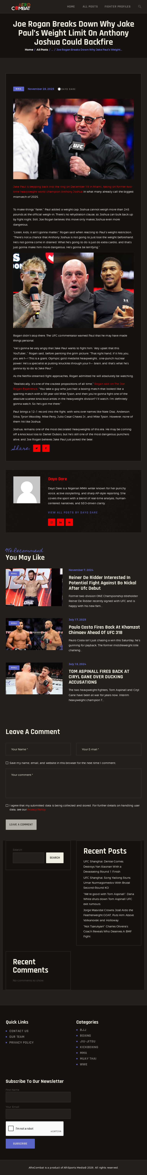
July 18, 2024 (77, 664)
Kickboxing (89, 1047)
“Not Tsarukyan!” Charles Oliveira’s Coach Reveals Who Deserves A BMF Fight (107, 931)
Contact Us (19, 1031)
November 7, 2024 (81, 570)
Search (17, 849)
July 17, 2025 (77, 619)
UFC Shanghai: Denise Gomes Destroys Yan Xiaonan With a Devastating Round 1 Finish (103, 866)
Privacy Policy (36, 809)
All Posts (42, 49)
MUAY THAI (88, 1058)
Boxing (85, 1035)
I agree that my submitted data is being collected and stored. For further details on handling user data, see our (75, 807)
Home (29, 49)
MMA (19, 89)
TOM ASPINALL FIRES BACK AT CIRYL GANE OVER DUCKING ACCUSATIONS (99, 677)
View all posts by (73, 512)
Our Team (16, 1037)
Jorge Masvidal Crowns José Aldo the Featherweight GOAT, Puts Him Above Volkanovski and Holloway (108, 915)
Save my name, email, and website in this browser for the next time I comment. (63, 762)
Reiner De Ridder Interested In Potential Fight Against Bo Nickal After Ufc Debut (102, 583)
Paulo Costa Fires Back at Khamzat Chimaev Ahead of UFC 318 (104, 630)
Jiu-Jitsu (88, 1041)
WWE (83, 1064)
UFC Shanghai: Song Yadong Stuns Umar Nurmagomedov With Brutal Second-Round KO (106, 882)
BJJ (83, 1030)
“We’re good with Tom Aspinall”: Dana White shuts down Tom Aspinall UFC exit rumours (108, 899)
